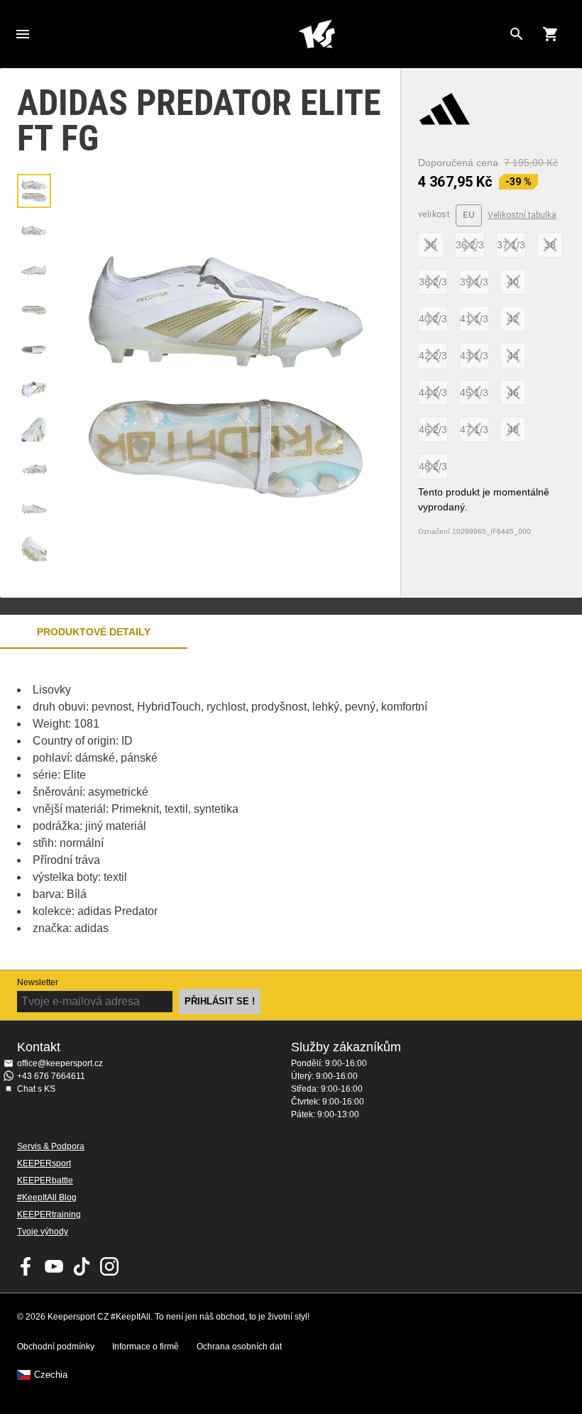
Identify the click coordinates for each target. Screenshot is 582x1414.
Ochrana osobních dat (239, 1347)
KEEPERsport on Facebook (26, 1266)
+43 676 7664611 (51, 1076)
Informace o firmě (145, 1347)
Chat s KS (36, 1089)
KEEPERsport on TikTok (81, 1266)
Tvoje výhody (42, 1232)
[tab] (34, 191)
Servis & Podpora (50, 1146)
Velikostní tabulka (522, 215)
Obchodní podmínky (55, 1347)
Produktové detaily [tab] (93, 631)
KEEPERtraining (49, 1215)
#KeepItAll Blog (47, 1197)
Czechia (50, 1375)
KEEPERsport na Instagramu (109, 1266)
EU (469, 214)
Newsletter (37, 982)
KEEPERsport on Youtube (54, 1266)
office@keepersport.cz (60, 1063)
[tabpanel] (248, 809)
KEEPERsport (44, 1163)
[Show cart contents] (551, 34)
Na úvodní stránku (317, 34)
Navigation (23, 34)
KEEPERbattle (45, 1180)
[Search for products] (517, 34)
